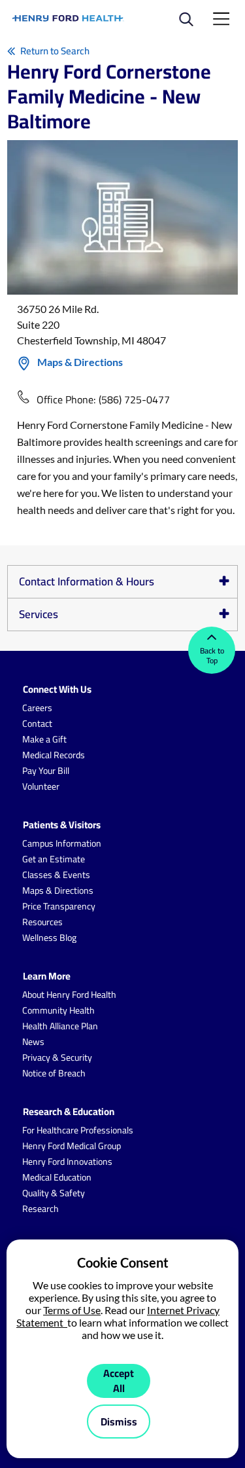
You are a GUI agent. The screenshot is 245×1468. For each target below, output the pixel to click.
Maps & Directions (80, 362)
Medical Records (53, 755)
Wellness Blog (49, 937)
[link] (68, 18)
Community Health (58, 1010)
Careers (37, 708)
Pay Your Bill (45, 770)
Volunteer (40, 786)
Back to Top (212, 655)
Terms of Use (72, 1310)
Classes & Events (56, 875)
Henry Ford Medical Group (71, 1146)
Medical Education (56, 1177)
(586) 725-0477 (134, 399)
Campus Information (61, 843)
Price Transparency (58, 906)
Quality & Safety (53, 1193)
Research (40, 1208)
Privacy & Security (57, 1057)
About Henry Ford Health (69, 994)
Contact (37, 723)
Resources (42, 922)
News (33, 1042)
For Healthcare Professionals (77, 1130)
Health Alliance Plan (60, 1026)
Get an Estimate (53, 859)
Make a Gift (44, 739)
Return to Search (55, 50)
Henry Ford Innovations (67, 1161)
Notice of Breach (54, 1073)
